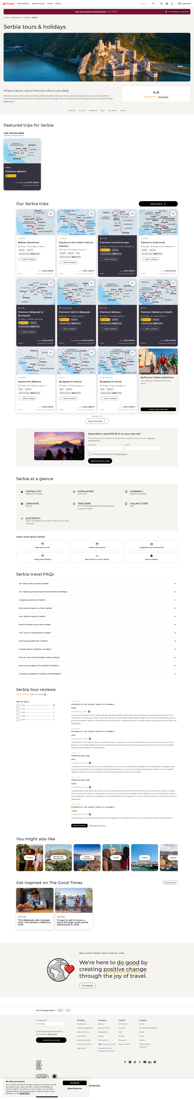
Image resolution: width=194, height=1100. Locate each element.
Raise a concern (124, 1044)
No (68, 1010)
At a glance (93, 110)
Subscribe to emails (51, 1040)
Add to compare (29, 259)
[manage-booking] (167, 3)
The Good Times (104, 1028)
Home (6, 17)
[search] (145, 3)
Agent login (81, 1048)
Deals (50, 3)
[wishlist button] (50, 214)
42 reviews (163, 97)
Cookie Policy (24, 1093)
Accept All (74, 1083)
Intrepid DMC (103, 1032)
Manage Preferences (75, 1088)
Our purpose (87, 985)
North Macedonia (87, 858)
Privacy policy (103, 1040)
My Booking (81, 1024)
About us (101, 1024)
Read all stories (170, 882)
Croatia (30, 858)
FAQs (102, 110)
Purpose (142, 1020)
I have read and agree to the (110, 454)
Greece (145, 858)
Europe (27, 17)
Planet (141, 1036)
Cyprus (173, 858)
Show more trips (95, 421)
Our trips (82, 110)
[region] (46, 1087)
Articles (123, 110)
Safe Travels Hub (83, 1032)
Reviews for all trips (97, 825)
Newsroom (123, 1040)
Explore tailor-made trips (158, 409)
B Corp (141, 1024)
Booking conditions (84, 1044)
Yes (60, 1010)
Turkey (116, 858)
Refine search (157, 204)
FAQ (120, 1032)
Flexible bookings (83, 1040)
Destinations (23, 3)
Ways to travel (38, 3)
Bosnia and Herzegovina (58, 858)
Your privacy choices (108, 1044)
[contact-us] (172, 3)
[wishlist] (161, 3)
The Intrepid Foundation (148, 1028)
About (58, 3)
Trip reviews (112, 110)
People (141, 1032)
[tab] (14, 133)
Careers (100, 1036)
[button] (50, 214)
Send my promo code (100, 461)
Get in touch (123, 1024)
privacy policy (121, 454)
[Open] (45, 694)
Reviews (122, 1036)
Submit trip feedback (85, 1028)
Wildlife (142, 1040)
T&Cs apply (52, 1034)
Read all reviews (79, 825)
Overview (71, 110)
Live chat (122, 1028)
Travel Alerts (81, 1036)
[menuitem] (8, 3)
